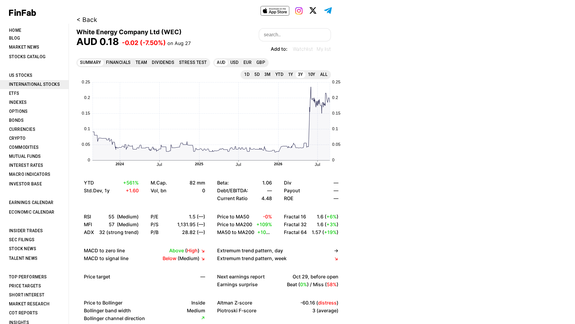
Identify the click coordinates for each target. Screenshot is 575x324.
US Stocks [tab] (21, 75)
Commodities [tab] (24, 147)
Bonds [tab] (16, 120)
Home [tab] (15, 30)
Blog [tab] (14, 38)
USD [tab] (234, 62)
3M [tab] (267, 74)
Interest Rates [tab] (26, 165)
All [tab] (323, 74)
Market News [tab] (24, 47)
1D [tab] (246, 74)
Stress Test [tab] (193, 62)
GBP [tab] (260, 62)
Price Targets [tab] (25, 286)
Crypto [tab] (17, 138)
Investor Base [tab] (25, 184)
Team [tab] (141, 62)
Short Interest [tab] (27, 294)
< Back (86, 19)
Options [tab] (18, 111)
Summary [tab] (90, 62)
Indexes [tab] (18, 102)
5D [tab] (257, 74)
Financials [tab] (118, 62)
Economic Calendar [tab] (32, 212)
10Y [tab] (311, 74)
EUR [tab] (247, 62)
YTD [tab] (279, 74)
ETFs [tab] (14, 93)
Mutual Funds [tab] (25, 156)
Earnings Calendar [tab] (31, 202)
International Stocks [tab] (34, 84)
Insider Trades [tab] (26, 230)
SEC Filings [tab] (21, 239)
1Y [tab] (290, 74)
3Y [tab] (300, 74)
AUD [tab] (221, 62)
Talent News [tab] (23, 258)
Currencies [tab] (22, 129)
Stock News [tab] (22, 248)
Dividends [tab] (163, 62)
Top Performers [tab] (28, 276)
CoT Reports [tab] (23, 312)
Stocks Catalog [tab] (27, 56)
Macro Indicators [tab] (29, 174)
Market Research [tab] (29, 304)
